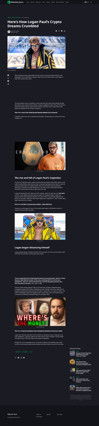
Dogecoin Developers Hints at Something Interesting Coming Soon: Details (41, 331)
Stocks (77, 351)
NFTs (16, 17)
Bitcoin (77, 359)
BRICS (77, 385)
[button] (86, 2)
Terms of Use (59, 414)
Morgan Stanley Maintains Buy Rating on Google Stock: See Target (83, 354)
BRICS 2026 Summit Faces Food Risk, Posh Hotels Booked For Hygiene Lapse (83, 389)
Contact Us (38, 414)
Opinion (19, 17)
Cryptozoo (18, 351)
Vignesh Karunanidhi (15, 31)
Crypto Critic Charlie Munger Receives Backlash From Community (39, 112)
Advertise (48, 414)
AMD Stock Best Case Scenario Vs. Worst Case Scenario (83, 380)
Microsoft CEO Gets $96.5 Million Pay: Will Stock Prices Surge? (83, 372)
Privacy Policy (39, 416)
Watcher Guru (12, 414)
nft (31, 351)
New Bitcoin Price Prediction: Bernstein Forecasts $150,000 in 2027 (83, 363)
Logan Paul (25, 351)
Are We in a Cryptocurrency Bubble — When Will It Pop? (36, 204)
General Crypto (10, 17)
